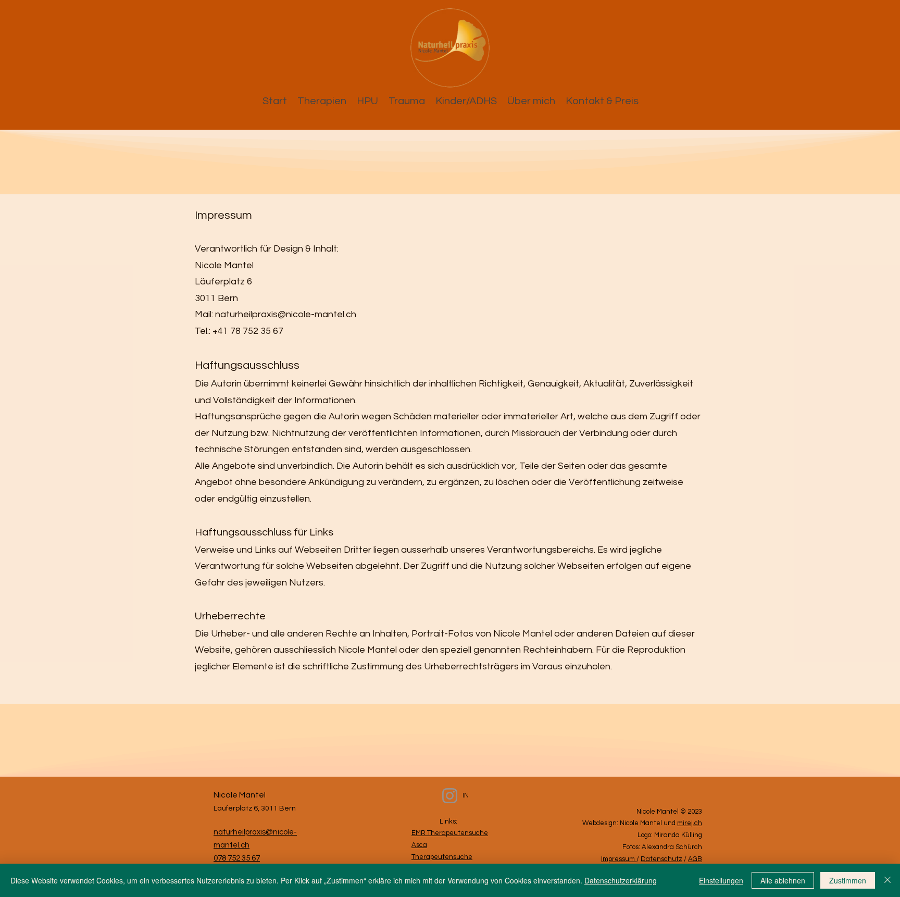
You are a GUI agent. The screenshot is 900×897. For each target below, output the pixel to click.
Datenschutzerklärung (620, 880)
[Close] (887, 880)
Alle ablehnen (782, 880)
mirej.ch (689, 823)
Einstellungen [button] (721, 880)
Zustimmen (847, 880)
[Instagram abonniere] (450, 796)
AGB (695, 859)
